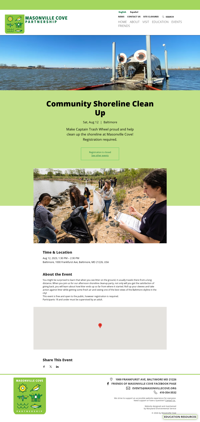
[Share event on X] (50, 367)
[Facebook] (108, 384)
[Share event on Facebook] (44, 367)
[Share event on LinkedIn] (57, 367)
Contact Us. (170, 400)
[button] (134, 22)
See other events (100, 155)
